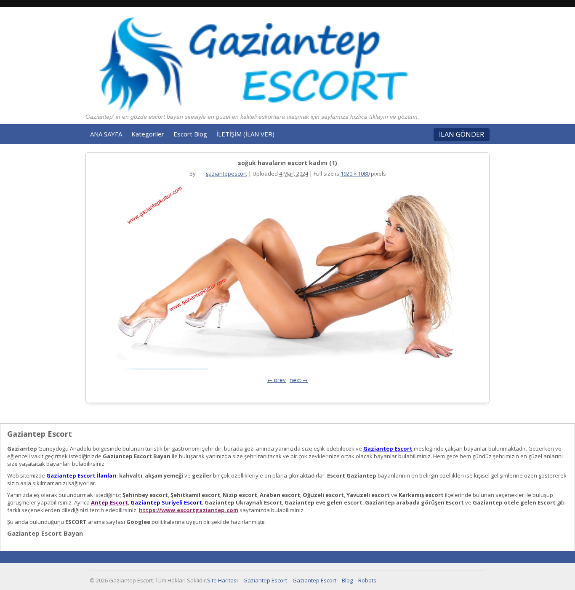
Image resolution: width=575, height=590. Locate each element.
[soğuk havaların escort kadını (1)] (285, 277)
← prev (276, 380)
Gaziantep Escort (388, 448)
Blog (347, 580)
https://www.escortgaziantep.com (188, 510)
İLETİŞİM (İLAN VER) (245, 134)
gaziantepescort (226, 173)
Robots (367, 580)
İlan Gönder (461, 134)
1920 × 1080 (355, 173)
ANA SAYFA (106, 134)
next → (299, 380)
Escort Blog (190, 134)
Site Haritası (222, 580)
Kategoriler (147, 134)
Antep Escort (109, 502)
